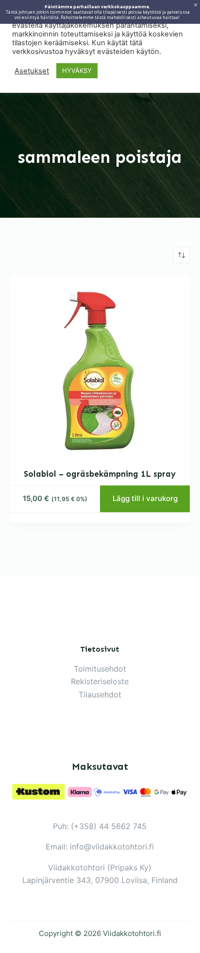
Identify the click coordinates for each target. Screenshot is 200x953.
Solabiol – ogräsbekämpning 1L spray (100, 474)
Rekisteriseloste (100, 681)
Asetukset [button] (32, 71)
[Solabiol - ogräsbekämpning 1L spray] (100, 366)
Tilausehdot (100, 694)
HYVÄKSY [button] (77, 70)
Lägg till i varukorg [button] (145, 498)
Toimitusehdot (100, 669)
